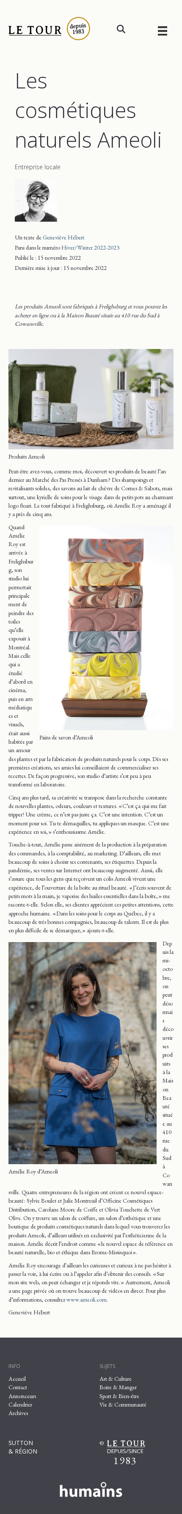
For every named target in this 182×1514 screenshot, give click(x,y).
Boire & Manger (118, 1387)
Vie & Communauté (122, 1404)
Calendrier (20, 1404)
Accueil (17, 1378)
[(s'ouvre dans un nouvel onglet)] (91, 1488)
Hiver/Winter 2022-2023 (90, 247)
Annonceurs (22, 1396)
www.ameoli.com (86, 1299)
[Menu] (163, 31)
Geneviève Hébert (63, 237)
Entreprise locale (38, 167)
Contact (17, 1387)
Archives (18, 1413)
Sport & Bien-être (119, 1396)
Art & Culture (115, 1378)
